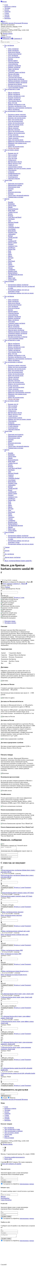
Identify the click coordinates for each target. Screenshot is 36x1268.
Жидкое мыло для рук (15, 161)
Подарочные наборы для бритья (18, 284)
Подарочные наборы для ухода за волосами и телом (18, 290)
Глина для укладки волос (16, 123)
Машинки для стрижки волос (17, 143)
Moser (10, 254)
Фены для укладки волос (16, 146)
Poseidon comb (12, 232)
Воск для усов (12, 102)
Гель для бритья (13, 55)
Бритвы (10, 59)
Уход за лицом (12, 155)
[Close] (1, 1176)
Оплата (6, 10)
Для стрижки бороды (14, 101)
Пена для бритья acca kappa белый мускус (14, 974)
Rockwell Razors (13, 209)
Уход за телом (12, 156)
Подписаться (6, 1095)
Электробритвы (13, 64)
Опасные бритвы (13, 62)
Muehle (10, 207)
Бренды (6, 199)
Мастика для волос (14, 129)
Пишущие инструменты (15, 183)
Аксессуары (8, 180)
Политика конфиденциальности (14, 1157)
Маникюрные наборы (15, 185)
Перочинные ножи (14, 187)
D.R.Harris (11, 219)
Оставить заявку (6, 1182)
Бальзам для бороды (14, 97)
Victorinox (11, 266)
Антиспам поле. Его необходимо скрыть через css (16, 851)
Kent (9, 251)
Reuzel (10, 239)
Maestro (10, 276)
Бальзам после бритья (15, 84)
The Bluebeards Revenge (15, 274)
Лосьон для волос (13, 126)
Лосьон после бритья (14, 54)
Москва (4, 1)
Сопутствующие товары (15, 87)
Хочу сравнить (7, 583)
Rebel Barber (12, 231)
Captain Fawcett (13, 212)
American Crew (12, 246)
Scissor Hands (12, 279)
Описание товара (9, 621)
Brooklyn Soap (12, 271)
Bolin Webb (11, 210)
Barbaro (10, 236)
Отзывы (7, 16)
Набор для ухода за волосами (17, 116)
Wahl (9, 252)
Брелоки (10, 193)
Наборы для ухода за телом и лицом (19, 168)
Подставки (11, 70)
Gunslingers (11, 269)
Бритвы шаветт (13, 60)
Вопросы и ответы (10, 6)
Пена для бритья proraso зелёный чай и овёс (14, 934)
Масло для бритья (13, 75)
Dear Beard (11, 261)
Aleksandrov (12, 234)
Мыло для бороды (13, 109)
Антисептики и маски (15, 166)
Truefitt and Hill (12, 237)
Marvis (10, 256)
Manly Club (11, 278)
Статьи (6, 13)
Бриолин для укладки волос (17, 118)
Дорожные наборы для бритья (17, 82)
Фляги (10, 190)
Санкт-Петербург (6, 1200)
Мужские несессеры (14, 192)
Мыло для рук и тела (14, 163)
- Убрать (23, 583)
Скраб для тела (13, 165)
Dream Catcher (12, 242)
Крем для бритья (13, 50)
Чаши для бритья (13, 69)
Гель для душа (12, 158)
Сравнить (16, 583)
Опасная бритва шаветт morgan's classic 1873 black (16, 896)
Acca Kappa (11, 229)
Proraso (10, 214)
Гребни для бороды (14, 99)
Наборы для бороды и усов (16, 104)
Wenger (10, 268)
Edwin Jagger (12, 205)
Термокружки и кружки (15, 197)
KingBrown (11, 247)
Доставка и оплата (10, 623)
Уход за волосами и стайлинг (13, 111)
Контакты (7, 18)
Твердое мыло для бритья (16, 79)
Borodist (10, 202)
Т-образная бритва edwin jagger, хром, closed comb (16, 997)
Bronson (10, 215)
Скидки (6, 15)
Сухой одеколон (13, 175)
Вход (3, 21)
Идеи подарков (9, 281)
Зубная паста (12, 160)
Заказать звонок (8, 33)
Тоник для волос (13, 138)
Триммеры (11, 145)
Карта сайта (8, 1159)
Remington (11, 204)
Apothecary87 (12, 241)
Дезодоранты (12, 170)
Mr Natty (10, 258)
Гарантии (7, 11)
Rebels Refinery (13, 273)
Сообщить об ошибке (14, 1164)
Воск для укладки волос (15, 119)
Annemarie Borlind (13, 227)
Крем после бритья (14, 52)
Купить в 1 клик (19, 597)
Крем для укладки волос (15, 124)
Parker (10, 263)
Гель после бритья (13, 57)
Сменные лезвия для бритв (16, 72)
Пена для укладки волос (15, 140)
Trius (9, 220)
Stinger (10, 264)
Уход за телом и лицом (11, 150)
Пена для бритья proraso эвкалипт (11, 915)
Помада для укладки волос (16, 133)
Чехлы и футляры (13, 74)
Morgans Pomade (13, 222)
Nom (9, 259)
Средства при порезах (15, 77)
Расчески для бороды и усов (17, 106)
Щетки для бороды (14, 94)
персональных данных (27, 1184)
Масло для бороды (14, 92)
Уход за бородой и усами (12, 89)
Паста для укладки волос (16, 131)
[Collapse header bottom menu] (1, 40)
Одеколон (11, 172)
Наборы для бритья (14, 67)
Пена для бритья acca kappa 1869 (11, 954)
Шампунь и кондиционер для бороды (20, 108)
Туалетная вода (13, 177)
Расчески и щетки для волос (17, 114)
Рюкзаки (11, 188)
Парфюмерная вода (14, 173)
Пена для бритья (13, 49)
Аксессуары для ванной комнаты (18, 195)
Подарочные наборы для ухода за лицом (21, 293)
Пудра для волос (13, 134)
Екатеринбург (5, 1198)
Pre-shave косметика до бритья (17, 86)
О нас (6, 5)
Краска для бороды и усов (16, 96)
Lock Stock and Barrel (14, 217)
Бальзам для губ (13, 153)
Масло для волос (13, 128)
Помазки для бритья (14, 65)
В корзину (28, 887)
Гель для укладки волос (15, 121)
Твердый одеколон (14, 178)
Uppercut (11, 224)
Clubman (10, 225)
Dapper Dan (11, 249)
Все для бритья (9, 45)
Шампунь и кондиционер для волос (19, 141)
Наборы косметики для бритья (17, 81)
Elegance (10, 244)
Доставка (7, 8)
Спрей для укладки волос (16, 136)
